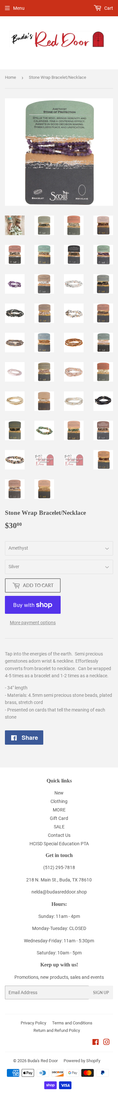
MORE (59, 809)
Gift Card (59, 818)
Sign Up (101, 992)
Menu (19, 8)
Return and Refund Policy (56, 1030)
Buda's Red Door (43, 1060)
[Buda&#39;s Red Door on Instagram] (106, 1043)
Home (10, 77)
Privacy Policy (33, 1022)
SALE (59, 826)
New (59, 792)
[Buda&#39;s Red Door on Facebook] (95, 1043)
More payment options (33, 622)
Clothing (59, 801)
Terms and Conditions (72, 1022)
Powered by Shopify (82, 1060)
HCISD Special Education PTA (59, 843)
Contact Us (59, 835)
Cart (108, 8)
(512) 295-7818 (59, 867)
